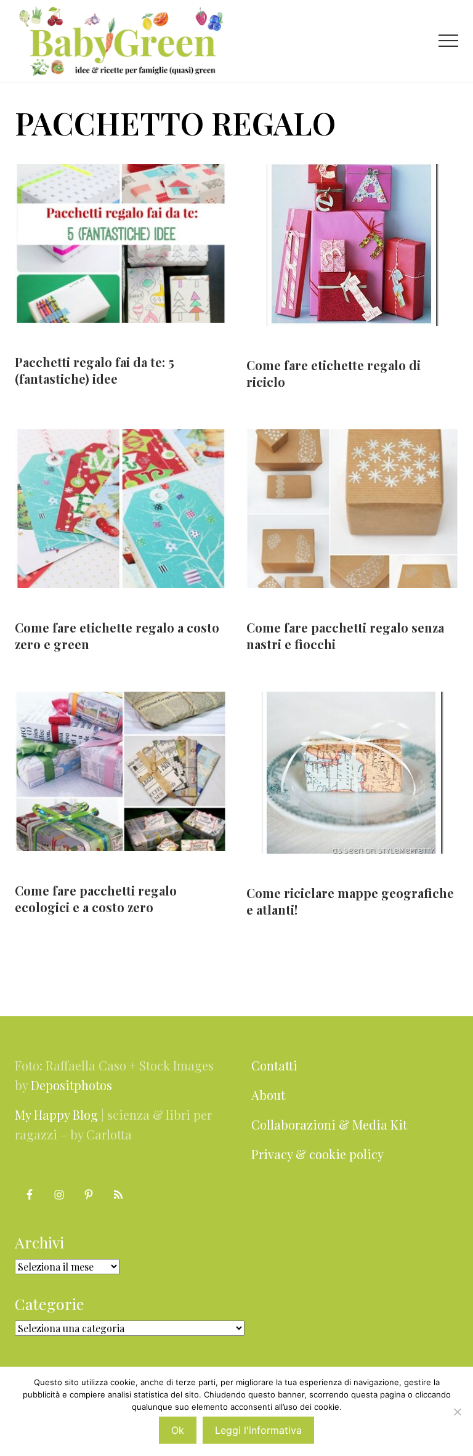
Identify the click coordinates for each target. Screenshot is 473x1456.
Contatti (274, 1065)
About (268, 1094)
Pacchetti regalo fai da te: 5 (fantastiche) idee (94, 370)
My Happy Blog (56, 1114)
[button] (448, 40)
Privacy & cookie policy (317, 1154)
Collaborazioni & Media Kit (329, 1124)
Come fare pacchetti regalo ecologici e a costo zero (96, 898)
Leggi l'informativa (258, 1430)
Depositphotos (71, 1085)
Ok (177, 1430)
